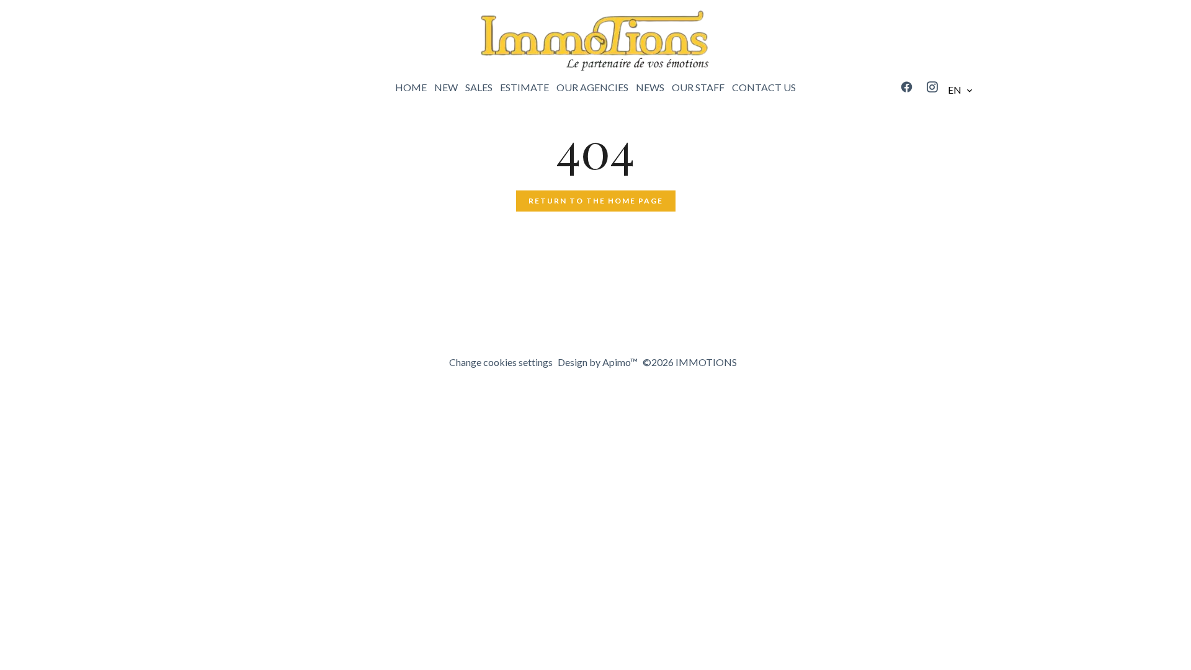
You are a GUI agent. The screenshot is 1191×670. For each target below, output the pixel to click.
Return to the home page (596, 200)
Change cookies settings (501, 362)
